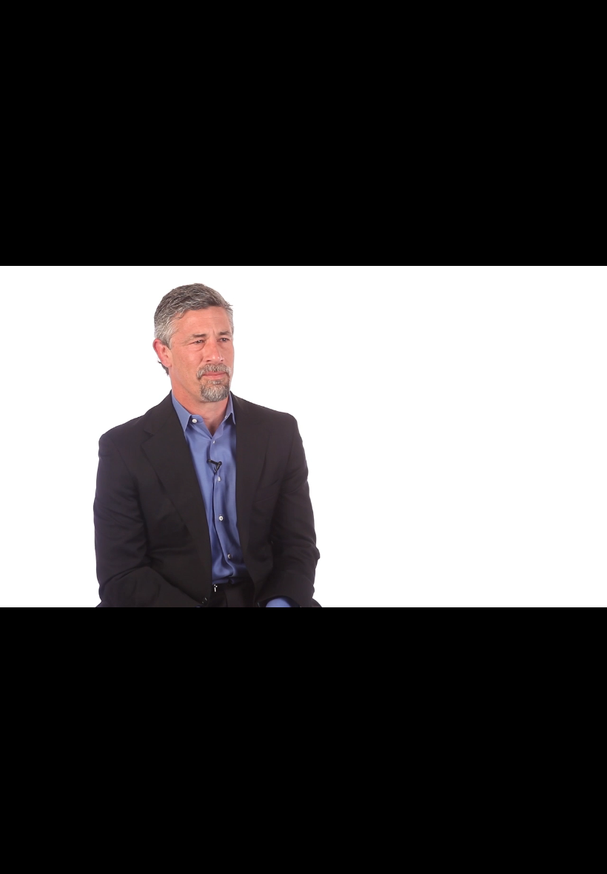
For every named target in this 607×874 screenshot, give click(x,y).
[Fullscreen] (588, 857)
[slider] (285, 857)
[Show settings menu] (549, 857)
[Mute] (511, 857)
